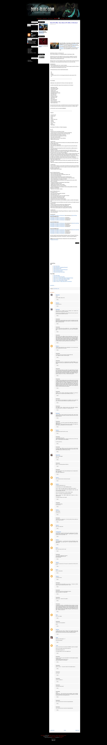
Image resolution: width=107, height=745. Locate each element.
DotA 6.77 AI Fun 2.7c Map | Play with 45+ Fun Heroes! (62, 281)
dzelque (53, 737)
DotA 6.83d (41, 31)
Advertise (53, 735)
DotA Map (62, 18)
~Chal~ (57, 645)
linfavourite (58, 309)
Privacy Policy (63, 735)
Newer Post (52, 730)
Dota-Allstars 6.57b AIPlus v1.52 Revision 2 (57, 223)
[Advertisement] (60, 33)
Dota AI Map (55, 288)
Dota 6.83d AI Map (56, 266)
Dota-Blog (42, 735)
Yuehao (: (57, 430)
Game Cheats (56, 736)
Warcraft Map (61, 736)
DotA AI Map (67, 18)
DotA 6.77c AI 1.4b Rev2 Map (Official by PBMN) (61, 279)
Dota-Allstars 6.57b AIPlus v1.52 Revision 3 (57, 215)
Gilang (57, 637)
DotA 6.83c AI (30, 61)
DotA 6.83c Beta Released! (57, 270)
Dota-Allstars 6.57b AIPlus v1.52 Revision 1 (57, 229)
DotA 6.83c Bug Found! (57, 268)
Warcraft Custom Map (75, 223)
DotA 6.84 (29, 60)
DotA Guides (39, 18)
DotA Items (45, 18)
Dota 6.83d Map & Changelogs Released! (60, 267)
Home (65, 730)
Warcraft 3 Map (74, 215)
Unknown (57, 629)
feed (58, 288)
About (60, 735)
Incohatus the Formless (54, 239)
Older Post (77, 730)
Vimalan (61, 737)
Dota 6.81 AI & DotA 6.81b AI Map (59, 272)
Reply (57, 299)
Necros (57, 569)
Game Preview (51, 736)
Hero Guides (50, 18)
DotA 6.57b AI (74, 44)
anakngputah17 (58, 531)
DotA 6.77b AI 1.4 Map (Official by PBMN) (60, 280)
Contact (56, 735)
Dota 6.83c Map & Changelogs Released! (60, 269)
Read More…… (52, 285)
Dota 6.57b (61, 45)
